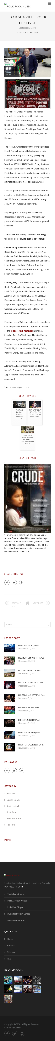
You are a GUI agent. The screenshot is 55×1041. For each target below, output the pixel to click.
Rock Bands (12, 812)
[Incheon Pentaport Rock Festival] (27, 989)
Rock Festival (31, 32)
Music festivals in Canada (18, 913)
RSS (9, 958)
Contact (11, 945)
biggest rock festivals (22, 330)
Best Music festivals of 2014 (30, 682)
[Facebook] (7, 582)
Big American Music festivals (31, 658)
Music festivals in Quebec (29, 732)
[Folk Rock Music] (17, 6)
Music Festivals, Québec (29, 645)
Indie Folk (11, 793)
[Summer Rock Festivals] (18, 989)
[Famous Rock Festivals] (8, 989)
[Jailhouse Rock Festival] (18, 980)
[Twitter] (14, 582)
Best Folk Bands (14, 818)
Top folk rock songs (16, 894)
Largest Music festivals (28, 720)
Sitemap (11, 952)
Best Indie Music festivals (29, 670)
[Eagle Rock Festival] (27, 980)
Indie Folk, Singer (15, 907)
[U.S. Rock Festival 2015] (8, 999)
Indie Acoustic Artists (17, 900)
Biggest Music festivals (28, 707)
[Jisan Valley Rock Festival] (8, 980)
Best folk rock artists (17, 920)
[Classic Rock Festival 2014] (37, 989)
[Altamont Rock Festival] (37, 980)
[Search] (47, 624)
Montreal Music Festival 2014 (31, 695)
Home (19, 32)
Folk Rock (11, 824)
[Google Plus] (21, 582)
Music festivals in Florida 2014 (31, 745)
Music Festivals (14, 799)
